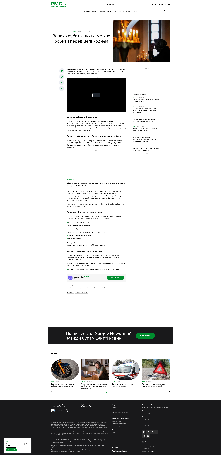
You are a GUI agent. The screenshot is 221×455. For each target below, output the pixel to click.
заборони (84, 292)
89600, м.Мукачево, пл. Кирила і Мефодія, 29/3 (155, 407)
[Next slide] (169, 392)
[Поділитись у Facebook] (61, 70)
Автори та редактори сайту (120, 412)
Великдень (70, 292)
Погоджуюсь (11, 449)
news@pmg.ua (146, 419)
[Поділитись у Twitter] (61, 82)
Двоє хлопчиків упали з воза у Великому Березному (122, 385)
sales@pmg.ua (146, 425)
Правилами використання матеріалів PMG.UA (70, 451)
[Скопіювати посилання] (61, 88)
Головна (93, 16)
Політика (94, 11)
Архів (113, 432)
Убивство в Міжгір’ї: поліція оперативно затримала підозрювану (146, 149)
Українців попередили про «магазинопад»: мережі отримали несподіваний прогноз (144, 139)
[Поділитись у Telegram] (61, 76)
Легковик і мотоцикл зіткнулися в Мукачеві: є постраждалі (154, 385)
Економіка (87, 11)
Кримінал (102, 11)
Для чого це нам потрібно (11, 447)
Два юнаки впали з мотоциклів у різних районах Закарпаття (146, 100)
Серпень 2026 (110, 4)
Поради (128, 11)
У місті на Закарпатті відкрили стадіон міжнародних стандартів (145, 129)
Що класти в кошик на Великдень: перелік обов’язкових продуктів (93, 269)
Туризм (135, 11)
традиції (78, 292)
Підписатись (115, 278)
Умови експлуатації (117, 426)
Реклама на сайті (117, 421)
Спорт (114, 11)
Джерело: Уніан (71, 285)
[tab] (106, 392)
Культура (121, 11)
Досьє (113, 435)
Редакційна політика (117, 410)
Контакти (114, 414)
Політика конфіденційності (119, 423)
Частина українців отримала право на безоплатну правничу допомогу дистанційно (144, 110)
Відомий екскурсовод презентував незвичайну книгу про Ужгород (144, 120)
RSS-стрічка (148, 441)
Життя (109, 11)
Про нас (114, 407)
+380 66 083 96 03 (147, 413)
